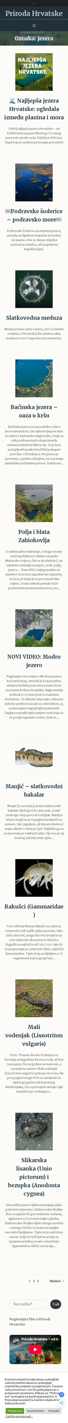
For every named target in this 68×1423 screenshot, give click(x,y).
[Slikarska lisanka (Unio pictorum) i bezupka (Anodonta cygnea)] (34, 1131)
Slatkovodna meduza (34, 317)
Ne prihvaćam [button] (35, 1411)
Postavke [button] (53, 1411)
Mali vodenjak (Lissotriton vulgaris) (34, 1035)
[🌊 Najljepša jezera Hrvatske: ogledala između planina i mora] (34, 72)
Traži (55, 1304)
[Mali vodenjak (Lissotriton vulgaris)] (34, 998)
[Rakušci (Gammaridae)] (34, 878)
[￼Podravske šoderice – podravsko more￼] (34, 182)
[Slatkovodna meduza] (34, 289)
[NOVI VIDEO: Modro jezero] (34, 628)
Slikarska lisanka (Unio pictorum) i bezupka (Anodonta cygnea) (34, 1177)
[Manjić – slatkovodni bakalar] (34, 757)
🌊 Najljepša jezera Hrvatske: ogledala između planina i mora (34, 109)
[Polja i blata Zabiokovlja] (34, 503)
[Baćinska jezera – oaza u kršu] (34, 378)
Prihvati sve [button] (15, 1411)
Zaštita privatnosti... (19, 1416)
